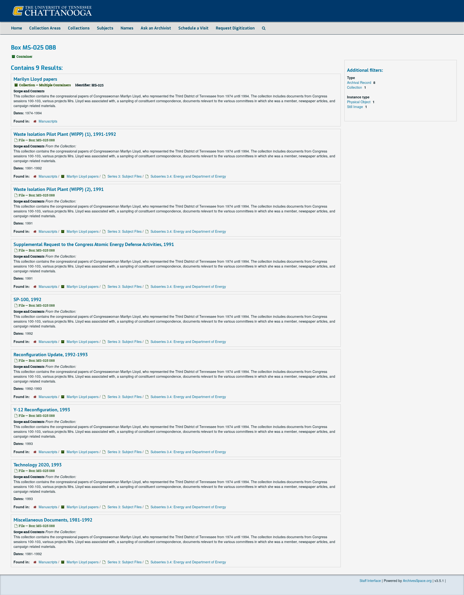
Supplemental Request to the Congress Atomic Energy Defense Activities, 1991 (94, 244)
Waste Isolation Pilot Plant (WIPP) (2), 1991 (59, 189)
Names (127, 28)
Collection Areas (45, 28)
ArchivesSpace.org (417, 580)
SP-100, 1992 (27, 299)
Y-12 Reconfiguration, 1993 (42, 409)
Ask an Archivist (156, 28)
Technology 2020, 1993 (38, 465)
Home (16, 28)
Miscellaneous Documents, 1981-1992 (53, 520)
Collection (355, 87)
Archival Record (359, 82)
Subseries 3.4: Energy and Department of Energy (188, 176)
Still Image (355, 106)
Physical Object (359, 101)
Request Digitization (235, 28)
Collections (79, 28)
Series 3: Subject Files (125, 176)
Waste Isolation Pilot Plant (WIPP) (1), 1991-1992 (65, 134)
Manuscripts (48, 121)
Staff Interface (370, 580)
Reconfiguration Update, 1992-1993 (51, 354)
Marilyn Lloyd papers (35, 79)
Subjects (105, 28)
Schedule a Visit (193, 28)
